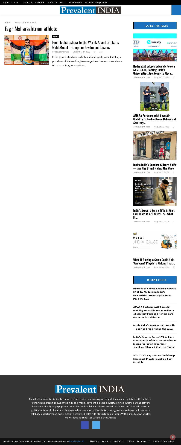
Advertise (39, 2)
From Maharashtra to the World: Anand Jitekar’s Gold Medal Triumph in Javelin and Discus (85, 44)
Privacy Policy (75, 2)
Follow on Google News (96, 2)
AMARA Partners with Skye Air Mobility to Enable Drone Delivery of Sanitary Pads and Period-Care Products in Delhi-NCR (153, 312)
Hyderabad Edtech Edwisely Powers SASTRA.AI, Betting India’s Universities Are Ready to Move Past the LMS (154, 294)
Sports (56, 36)
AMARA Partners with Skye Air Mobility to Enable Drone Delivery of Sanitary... (154, 119)
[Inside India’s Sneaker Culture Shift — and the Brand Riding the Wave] (155, 145)
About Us (27, 2)
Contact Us (52, 2)
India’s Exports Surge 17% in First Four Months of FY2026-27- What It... (154, 214)
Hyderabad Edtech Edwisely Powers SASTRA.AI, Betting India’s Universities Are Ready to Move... (154, 69)
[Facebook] (85, 425)
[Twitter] (96, 425)
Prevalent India (62, 52)
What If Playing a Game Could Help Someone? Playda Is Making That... (154, 261)
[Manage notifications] (173, 437)
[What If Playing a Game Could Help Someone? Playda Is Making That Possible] (155, 240)
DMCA (63, 2)
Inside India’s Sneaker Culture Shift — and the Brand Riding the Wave (154, 166)
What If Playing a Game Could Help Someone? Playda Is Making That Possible (154, 359)
